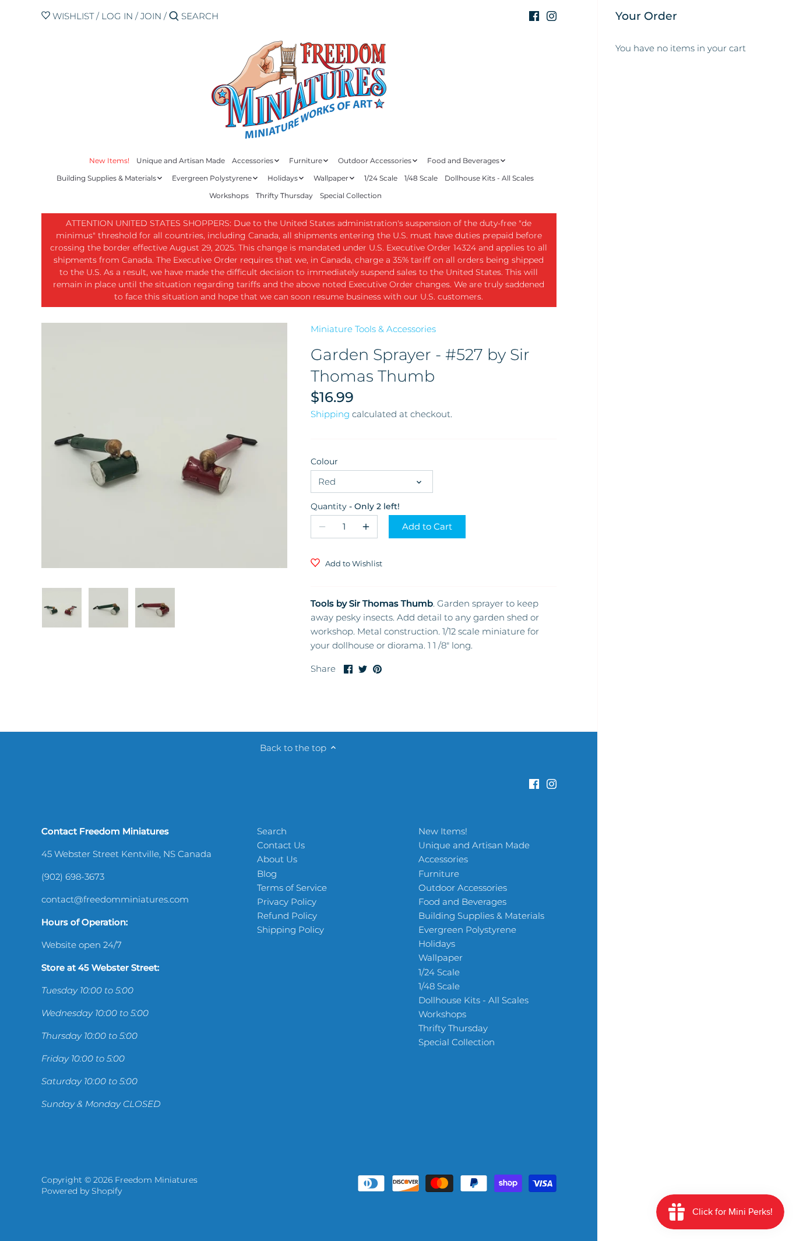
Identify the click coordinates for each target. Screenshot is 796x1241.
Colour (324, 461)
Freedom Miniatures (156, 1179)
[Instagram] (552, 16)
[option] (61, 607)
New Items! (442, 831)
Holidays (436, 943)
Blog (267, 873)
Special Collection (456, 1042)
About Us (277, 859)
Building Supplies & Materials (481, 915)
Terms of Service (292, 887)
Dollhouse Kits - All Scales (473, 1000)
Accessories (443, 859)
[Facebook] (534, 16)
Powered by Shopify (81, 1191)
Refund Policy (287, 915)
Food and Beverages (462, 901)
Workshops (442, 1014)
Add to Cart (427, 526)
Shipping (330, 413)
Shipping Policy (290, 929)
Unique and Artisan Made (474, 845)
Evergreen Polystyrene (467, 929)
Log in (117, 16)
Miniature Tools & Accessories (373, 328)
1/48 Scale (439, 986)
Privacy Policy (286, 901)
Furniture (438, 873)
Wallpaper (440, 957)
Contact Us (281, 845)
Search (272, 831)
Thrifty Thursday (453, 1028)
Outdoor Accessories (462, 887)
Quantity (344, 506)
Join (150, 16)
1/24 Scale (439, 972)
